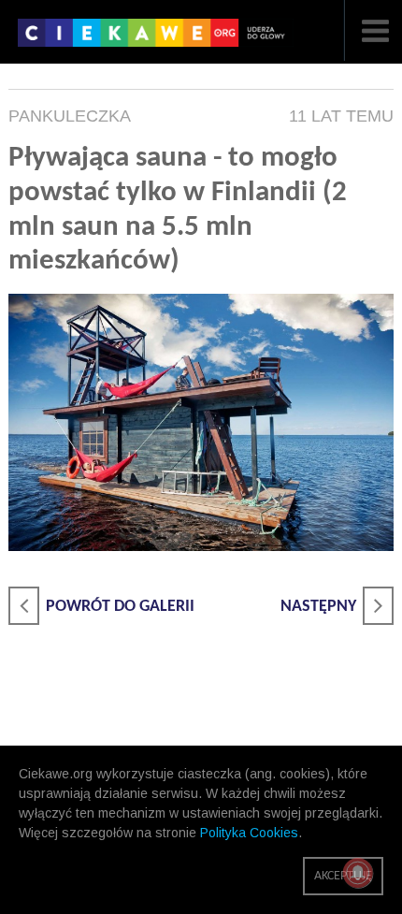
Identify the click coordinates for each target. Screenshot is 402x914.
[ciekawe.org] (156, 39)
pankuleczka (69, 116)
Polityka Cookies (249, 832)
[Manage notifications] (358, 873)
